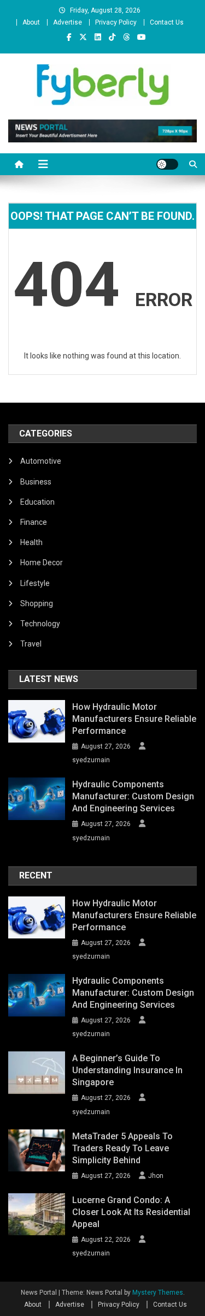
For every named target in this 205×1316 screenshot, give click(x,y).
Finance (33, 522)
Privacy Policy (116, 22)
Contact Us (167, 22)
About (31, 22)
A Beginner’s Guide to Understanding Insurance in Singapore (127, 1070)
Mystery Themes (157, 1292)
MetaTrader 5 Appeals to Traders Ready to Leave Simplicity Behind (122, 1148)
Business (35, 481)
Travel (31, 643)
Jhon (155, 1176)
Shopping (36, 603)
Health (31, 542)
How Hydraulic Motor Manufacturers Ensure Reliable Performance (134, 719)
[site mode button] (167, 164)
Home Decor (41, 562)
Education (37, 502)
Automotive (40, 461)
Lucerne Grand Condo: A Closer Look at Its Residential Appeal (131, 1212)
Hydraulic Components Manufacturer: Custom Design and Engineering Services (133, 796)
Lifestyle (35, 583)
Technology (40, 623)
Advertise (67, 22)
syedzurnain (91, 760)
